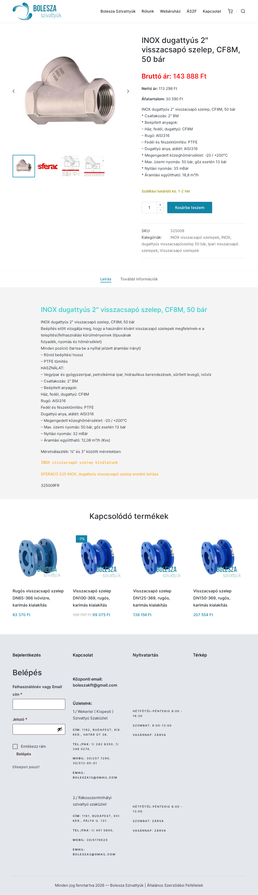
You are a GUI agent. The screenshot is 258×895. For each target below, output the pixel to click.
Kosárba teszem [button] (38, 583)
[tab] (105, 279)
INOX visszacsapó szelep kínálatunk (79, 462)
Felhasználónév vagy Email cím (37, 690)
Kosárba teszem (189, 207)
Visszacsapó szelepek (179, 250)
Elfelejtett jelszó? (26, 767)
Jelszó (28, 719)
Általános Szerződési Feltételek (175, 885)
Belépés (23, 754)
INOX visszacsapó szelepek (194, 237)
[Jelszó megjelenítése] (59, 729)
